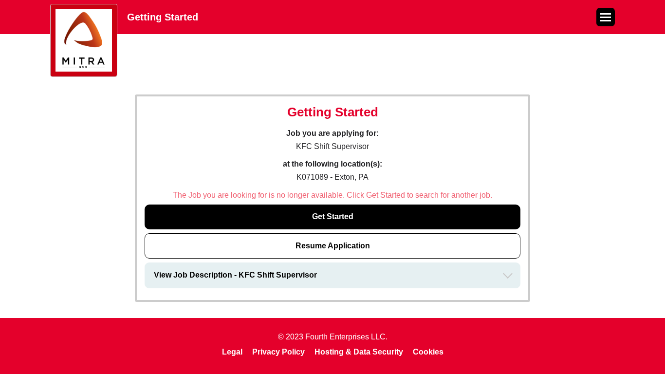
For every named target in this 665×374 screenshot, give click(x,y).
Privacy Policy (278, 352)
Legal (232, 352)
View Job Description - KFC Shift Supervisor (235, 275)
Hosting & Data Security (358, 352)
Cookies (428, 352)
